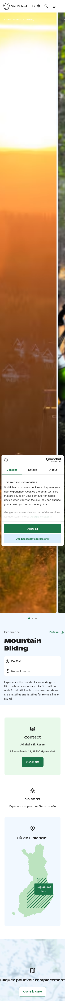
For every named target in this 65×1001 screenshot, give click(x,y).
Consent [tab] (12, 469)
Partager (54, 631)
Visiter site (32, 762)
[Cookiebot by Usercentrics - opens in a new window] (46, 460)
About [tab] (53, 469)
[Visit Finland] (15, 6)
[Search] (46, 6)
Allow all (32, 528)
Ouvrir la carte (32, 991)
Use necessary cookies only (32, 538)
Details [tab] (32, 469)
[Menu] (54, 6)
